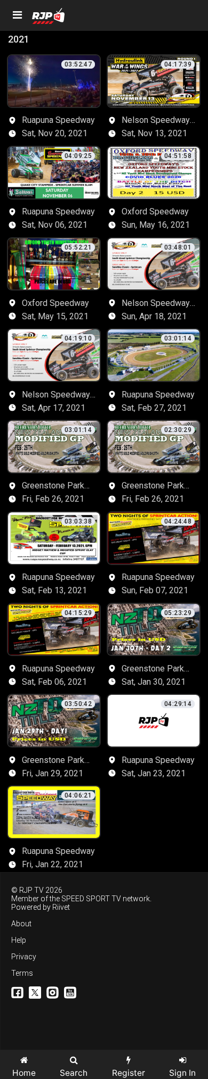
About (21, 923)
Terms (22, 973)
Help (18, 940)
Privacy (23, 956)
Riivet (61, 907)
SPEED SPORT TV (91, 898)
